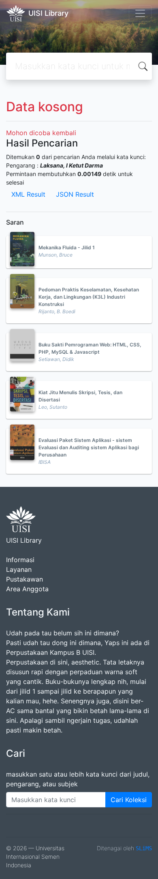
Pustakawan (24, 579)
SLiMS (144, 848)
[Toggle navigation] (140, 13)
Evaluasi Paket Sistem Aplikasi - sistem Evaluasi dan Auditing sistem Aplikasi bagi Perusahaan (88, 447)
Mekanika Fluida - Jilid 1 (66, 247)
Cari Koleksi (129, 800)
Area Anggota (27, 589)
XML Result (28, 194)
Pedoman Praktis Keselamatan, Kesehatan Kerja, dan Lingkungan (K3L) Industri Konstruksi (88, 297)
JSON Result (75, 194)
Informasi (20, 560)
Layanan (19, 569)
